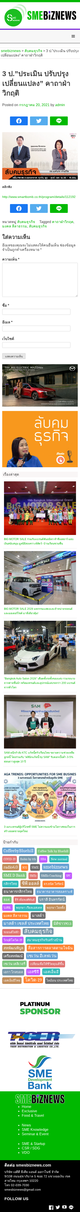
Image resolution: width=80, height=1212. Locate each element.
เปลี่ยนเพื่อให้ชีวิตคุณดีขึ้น (47, 964)
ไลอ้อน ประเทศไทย (59, 980)
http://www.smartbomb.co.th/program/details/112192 (39, 197)
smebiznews (55, 867)
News (26, 1125)
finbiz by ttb (28, 859)
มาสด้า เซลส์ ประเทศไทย (26, 923)
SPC (68, 875)
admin (60, 105)
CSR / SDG (31, 1148)
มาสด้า (38, 915)
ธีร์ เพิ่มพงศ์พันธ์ (25, 899)
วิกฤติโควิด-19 (13, 940)
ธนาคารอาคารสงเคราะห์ (54, 892)
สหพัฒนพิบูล (13, 948)
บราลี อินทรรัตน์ (52, 899)
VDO (26, 1152)
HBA (43, 859)
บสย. (7, 907)
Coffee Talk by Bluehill (53, 851)
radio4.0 (11, 867)
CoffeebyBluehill (18, 850)
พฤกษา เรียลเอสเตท (29, 907)
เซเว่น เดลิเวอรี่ (14, 964)
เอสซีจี (33, 972)
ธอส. (7, 900)
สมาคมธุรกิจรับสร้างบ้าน (44, 940)
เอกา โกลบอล (13, 972)
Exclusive (29, 1111)
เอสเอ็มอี (51, 972)
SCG (24, 867)
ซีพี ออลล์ (30, 883)
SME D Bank (14, 875)
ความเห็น (10, 259)
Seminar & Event (35, 1134)
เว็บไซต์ (8, 339)
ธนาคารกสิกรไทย (18, 891)
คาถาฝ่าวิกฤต (62, 222)
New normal (59, 859)
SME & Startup (33, 1144)
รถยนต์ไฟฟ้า (11, 932)
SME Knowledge (35, 1129)
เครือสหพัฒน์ (13, 956)
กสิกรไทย (10, 884)
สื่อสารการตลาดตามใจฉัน (50, 948)
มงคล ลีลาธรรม (14, 226)
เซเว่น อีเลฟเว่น (41, 955)
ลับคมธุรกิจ (26, 222)
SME (35, 867)
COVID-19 (10, 859)
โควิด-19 (33, 980)
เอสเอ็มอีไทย (12, 980)
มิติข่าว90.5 (62, 923)
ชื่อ (5, 305)
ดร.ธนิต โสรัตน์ (53, 884)
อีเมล (7, 322)
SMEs (33, 875)
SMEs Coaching (51, 876)
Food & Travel (33, 1115)
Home (26, 1107)
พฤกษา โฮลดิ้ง (56, 907)
